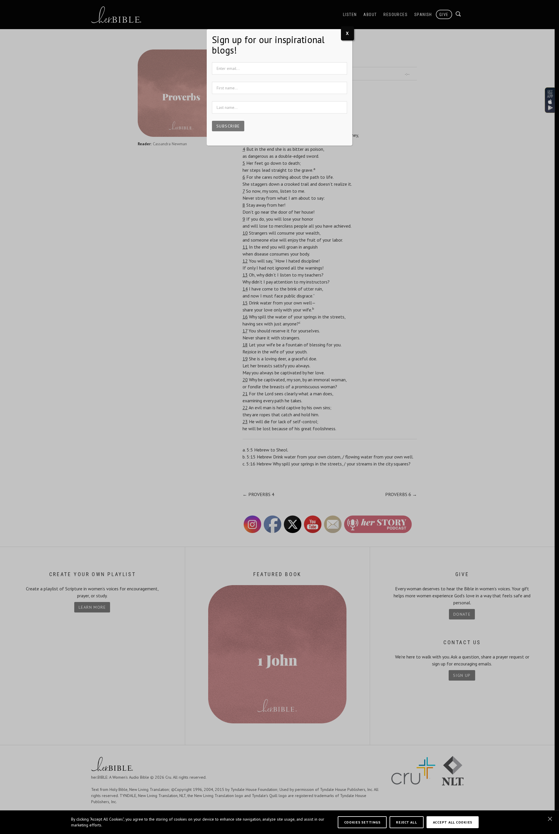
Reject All (406, 822)
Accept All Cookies (452, 822)
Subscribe (228, 126)
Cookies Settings (362, 822)
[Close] (550, 819)
